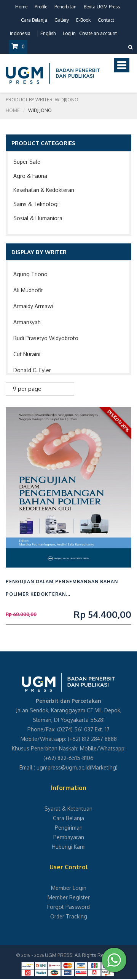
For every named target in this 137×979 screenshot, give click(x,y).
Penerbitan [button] (65, 7)
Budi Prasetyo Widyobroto (45, 338)
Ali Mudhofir (28, 290)
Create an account (98, 33)
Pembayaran (68, 837)
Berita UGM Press (102, 7)
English (48, 33)
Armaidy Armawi (33, 306)
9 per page (27, 388)
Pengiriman (69, 827)
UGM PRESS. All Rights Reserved (82, 955)
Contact (106, 20)
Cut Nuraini (26, 354)
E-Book (83, 20)
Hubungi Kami (69, 846)
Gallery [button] (61, 20)
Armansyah (27, 322)
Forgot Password (68, 907)
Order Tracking (68, 916)
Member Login (68, 888)
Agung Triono (30, 274)
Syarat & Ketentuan (68, 808)
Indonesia (20, 33)
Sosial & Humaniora (37, 218)
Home (21, 7)
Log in (69, 33)
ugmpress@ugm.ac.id (63, 767)
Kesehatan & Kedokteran (43, 190)
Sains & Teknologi (36, 204)
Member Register (69, 897)
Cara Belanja (34, 20)
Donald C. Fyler (32, 370)
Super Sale (26, 161)
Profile (41, 7)
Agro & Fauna (30, 176)
